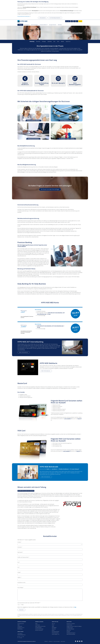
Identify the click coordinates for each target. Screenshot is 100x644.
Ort (18, 567)
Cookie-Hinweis (63, 641)
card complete (68, 418)
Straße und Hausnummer (23, 557)
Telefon (19, 577)
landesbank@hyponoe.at (21, 634)
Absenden (21, 609)
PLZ (18, 562)
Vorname (19, 547)
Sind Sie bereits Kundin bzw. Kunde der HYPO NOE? (29, 602)
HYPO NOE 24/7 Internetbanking (55, 312)
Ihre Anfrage (20, 587)
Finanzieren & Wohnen (43, 24)
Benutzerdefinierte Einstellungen (24, 16)
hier (75, 607)
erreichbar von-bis (21, 582)
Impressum (46, 641)
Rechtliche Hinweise (57, 641)
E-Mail (19, 572)
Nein (23, 604)
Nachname (20, 552)
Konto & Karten (26, 24)
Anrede (19, 542)
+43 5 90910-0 (20, 633)
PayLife (79, 418)
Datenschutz (51, 641)
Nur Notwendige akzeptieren (55, 17)
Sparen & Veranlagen (34, 24)
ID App (48, 314)
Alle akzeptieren (43, 17)
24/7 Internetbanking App (57, 325)
